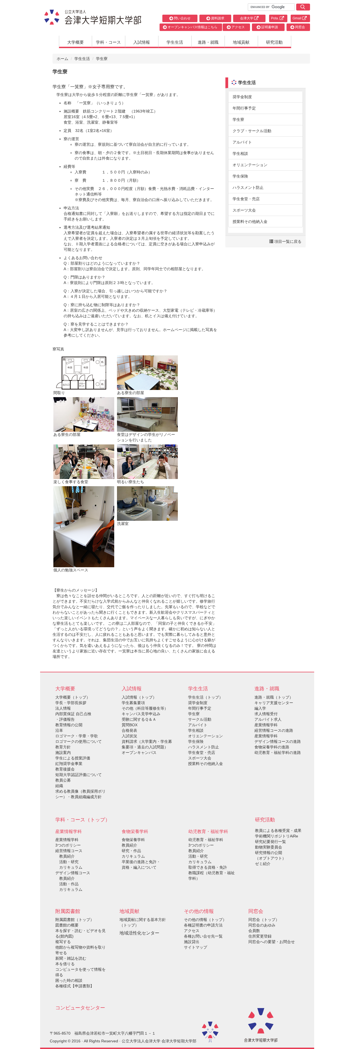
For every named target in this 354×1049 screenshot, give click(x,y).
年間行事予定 (244, 108)
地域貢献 (241, 42)
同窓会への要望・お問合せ (271, 941)
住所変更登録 (260, 936)
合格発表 (129, 730)
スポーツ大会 (244, 210)
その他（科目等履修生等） (145, 708)
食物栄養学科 (133, 839)
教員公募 (63, 780)
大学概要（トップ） (72, 697)
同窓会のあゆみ (261, 925)
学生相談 (240, 153)
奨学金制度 (242, 97)
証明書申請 (269, 27)
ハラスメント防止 (248, 187)
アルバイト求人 (268, 719)
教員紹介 (65, 856)
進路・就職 (208, 42)
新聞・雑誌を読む (70, 958)
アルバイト (242, 142)
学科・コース (108, 42)
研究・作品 (131, 850)
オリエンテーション (250, 165)
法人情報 (63, 708)
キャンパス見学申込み (141, 714)
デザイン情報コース (72, 873)
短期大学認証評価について (78, 774)
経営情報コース (68, 850)
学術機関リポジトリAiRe (276, 836)
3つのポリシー (68, 845)
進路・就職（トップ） (273, 697)
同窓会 (299, 27)
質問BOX (129, 725)
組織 (59, 786)
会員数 (254, 930)
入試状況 (129, 736)
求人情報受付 (266, 714)
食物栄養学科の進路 (271, 747)
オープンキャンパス (139, 752)
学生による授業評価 (72, 758)
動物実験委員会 (268, 847)
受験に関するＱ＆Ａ (139, 719)
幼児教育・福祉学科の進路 (277, 752)
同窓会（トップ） (263, 919)
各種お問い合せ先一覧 (203, 936)
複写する (63, 941)
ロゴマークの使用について (78, 741)
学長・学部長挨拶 (70, 703)
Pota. (275, 18)
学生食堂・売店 (246, 199)
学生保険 (240, 176)
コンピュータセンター (80, 1008)
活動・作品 (67, 884)
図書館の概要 (67, 925)
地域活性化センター (139, 933)
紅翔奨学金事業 (68, 763)
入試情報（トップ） (139, 697)
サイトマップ (195, 947)
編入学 (260, 708)
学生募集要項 (133, 703)
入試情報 (141, 42)
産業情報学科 (67, 839)
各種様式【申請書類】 (74, 986)
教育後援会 (65, 769)
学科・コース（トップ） (82, 819)
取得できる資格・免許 (207, 867)
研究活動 (274, 42)
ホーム (62, 58)
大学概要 (75, 42)
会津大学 (247, 18)
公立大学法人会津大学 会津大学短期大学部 (159, 1041)
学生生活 (174, 42)
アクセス (238, 27)
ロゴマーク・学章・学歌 (76, 736)
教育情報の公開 (68, 725)
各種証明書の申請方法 (203, 925)
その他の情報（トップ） (205, 919)
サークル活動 (199, 719)
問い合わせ (182, 18)
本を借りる (65, 964)
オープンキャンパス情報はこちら (192, 27)
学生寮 (238, 119)
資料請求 (217, 18)
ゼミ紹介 (262, 863)
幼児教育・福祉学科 (205, 839)
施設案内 (63, 752)
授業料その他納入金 (250, 221)
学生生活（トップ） (205, 697)
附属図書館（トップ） (74, 919)
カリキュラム (68, 867)
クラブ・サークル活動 (252, 131)
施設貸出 (191, 941)
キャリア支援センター (273, 703)
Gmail (297, 18)
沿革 (59, 730)
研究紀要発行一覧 (270, 841)
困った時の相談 (68, 980)
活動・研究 (67, 862)
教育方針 (63, 747)
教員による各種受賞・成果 (278, 830)
